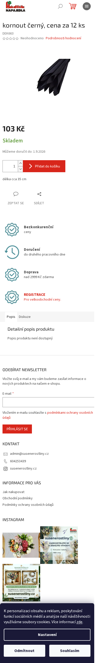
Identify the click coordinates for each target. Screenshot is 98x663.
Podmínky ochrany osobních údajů (28, 504)
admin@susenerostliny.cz (29, 453)
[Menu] (87, 6)
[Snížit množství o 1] (20, 169)
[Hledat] (60, 6)
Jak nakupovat (13, 492)
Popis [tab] (11, 316)
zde (79, 622)
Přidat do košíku (47, 166)
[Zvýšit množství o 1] (20, 163)
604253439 (18, 461)
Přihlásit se (17, 429)
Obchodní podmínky (18, 498)
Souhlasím (69, 650)
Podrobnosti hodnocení (63, 38)
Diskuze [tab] (25, 316)
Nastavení (47, 634)
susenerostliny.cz (23, 468)
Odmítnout (24, 650)
